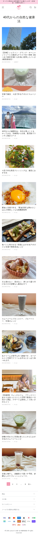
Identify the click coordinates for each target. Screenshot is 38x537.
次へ (29, 484)
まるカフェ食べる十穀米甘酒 (18, 531)
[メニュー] (3, 7)
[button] (30, 7)
